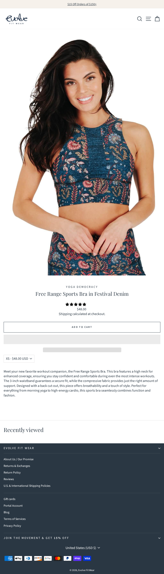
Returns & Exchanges (17, 466)
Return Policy (12, 472)
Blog (6, 512)
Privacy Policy (12, 526)
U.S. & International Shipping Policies (27, 486)
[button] (76, 304)
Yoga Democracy (82, 287)
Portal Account (13, 506)
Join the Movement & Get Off (36, 538)
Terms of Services (15, 519)
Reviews (9, 479)
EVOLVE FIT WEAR (19, 448)
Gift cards (9, 499)
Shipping (65, 314)
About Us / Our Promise (19, 459)
